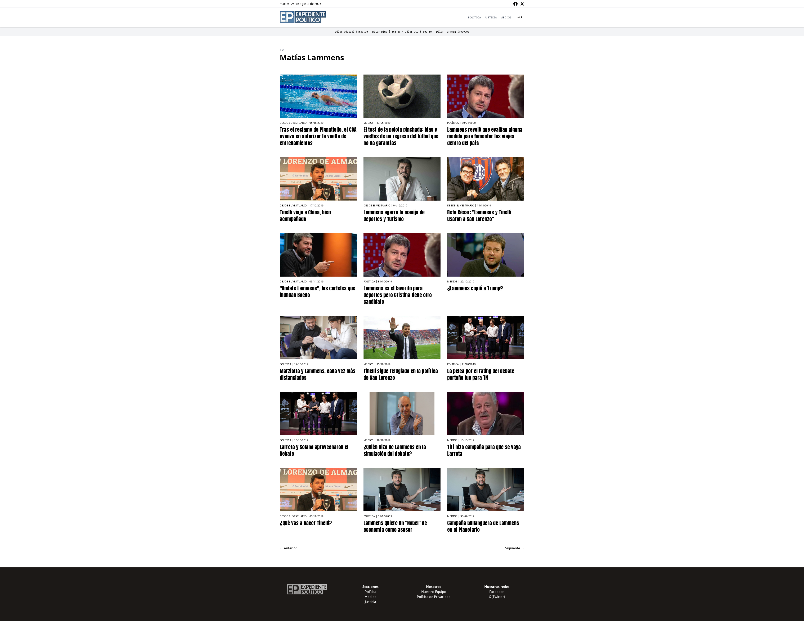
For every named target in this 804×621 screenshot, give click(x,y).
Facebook (497, 591)
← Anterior (288, 548)
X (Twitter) (497, 596)
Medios (506, 17)
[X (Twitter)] (522, 4)
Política (474, 17)
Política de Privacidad (434, 596)
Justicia (490, 17)
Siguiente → (514, 548)
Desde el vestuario (293, 123)
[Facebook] (515, 4)
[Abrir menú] (519, 17)
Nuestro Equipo (433, 591)
